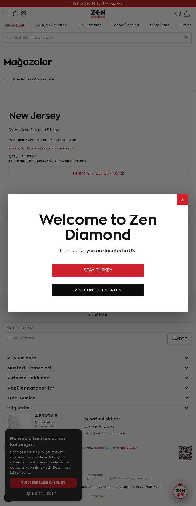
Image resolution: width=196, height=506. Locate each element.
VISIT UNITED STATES (97, 290)
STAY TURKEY (98, 270)
